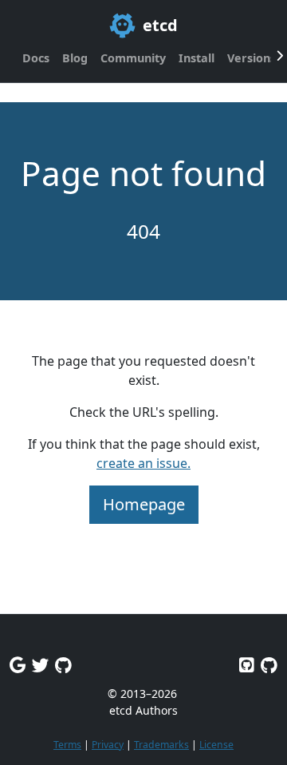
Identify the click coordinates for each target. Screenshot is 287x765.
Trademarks (161, 744)
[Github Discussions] (63, 664)
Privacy (108, 744)
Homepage (144, 504)
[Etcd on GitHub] (246, 664)
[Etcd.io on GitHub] (269, 664)
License (216, 744)
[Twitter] (40, 664)
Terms (67, 744)
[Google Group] (18, 664)
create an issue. (143, 463)
